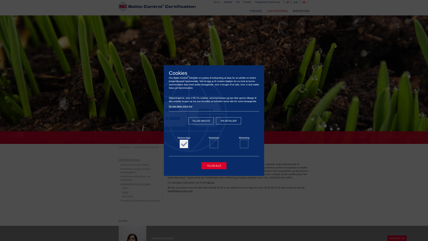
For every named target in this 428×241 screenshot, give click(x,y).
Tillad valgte (201, 120)
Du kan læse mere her (180, 106)
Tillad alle (214, 165)
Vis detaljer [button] (229, 120)
